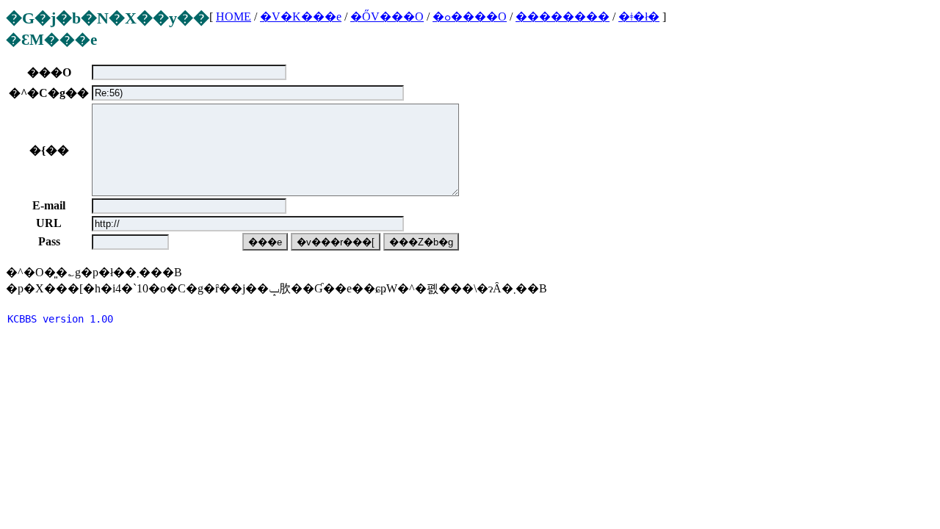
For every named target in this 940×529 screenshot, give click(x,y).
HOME (233, 16)
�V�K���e (300, 16)
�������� (563, 16)
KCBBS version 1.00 (60, 319)
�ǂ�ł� (638, 16)
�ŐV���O (387, 16)
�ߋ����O (470, 16)
